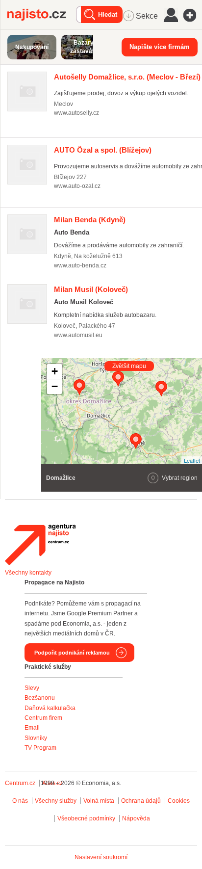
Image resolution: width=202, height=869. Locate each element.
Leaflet (192, 460)
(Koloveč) (91, 289)
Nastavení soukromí (101, 857)
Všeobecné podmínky (86, 818)
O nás (20, 800)
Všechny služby (56, 800)
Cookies (179, 800)
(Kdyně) (90, 219)
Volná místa (98, 800)
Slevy (32, 688)
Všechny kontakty (28, 572)
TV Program (40, 747)
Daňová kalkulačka (50, 708)
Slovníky (36, 738)
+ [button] (54, 371)
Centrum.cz (20, 783)
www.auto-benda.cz (80, 265)
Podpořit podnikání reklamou (72, 653)
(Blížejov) (103, 150)
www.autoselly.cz (76, 112)
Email (32, 727)
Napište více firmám (159, 47)
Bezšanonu (40, 697)
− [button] (54, 386)
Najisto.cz (41, 14)
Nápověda (136, 818)
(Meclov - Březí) (127, 77)
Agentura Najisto (40, 544)
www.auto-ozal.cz (77, 186)
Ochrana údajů (141, 800)
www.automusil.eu (78, 335)
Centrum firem (43, 717)
